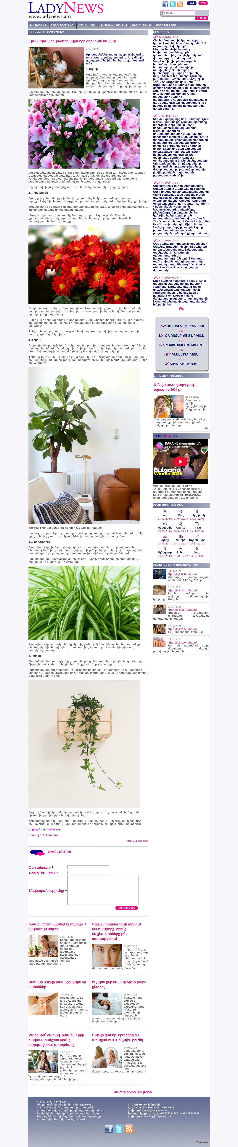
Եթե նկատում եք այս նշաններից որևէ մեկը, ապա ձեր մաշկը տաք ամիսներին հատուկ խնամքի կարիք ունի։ (74, 1006)
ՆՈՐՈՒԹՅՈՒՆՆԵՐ (62, 25)
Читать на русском (137, 840)
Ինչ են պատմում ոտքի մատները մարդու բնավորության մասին (181, 648)
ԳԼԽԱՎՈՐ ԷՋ (38, 25)
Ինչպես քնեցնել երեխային (186, 632)
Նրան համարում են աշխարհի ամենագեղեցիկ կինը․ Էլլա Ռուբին (181, 596)
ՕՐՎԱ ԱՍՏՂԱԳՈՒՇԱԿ (168, 505)
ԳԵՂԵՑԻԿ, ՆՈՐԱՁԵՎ (114, 25)
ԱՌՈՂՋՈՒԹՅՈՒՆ (166, 25)
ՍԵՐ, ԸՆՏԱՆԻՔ (141, 25)
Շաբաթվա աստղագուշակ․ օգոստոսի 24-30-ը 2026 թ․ (189, 579)
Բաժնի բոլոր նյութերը (133, 1092)
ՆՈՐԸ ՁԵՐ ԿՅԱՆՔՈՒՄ (169, 375)
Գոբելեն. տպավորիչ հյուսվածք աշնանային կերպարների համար (181, 615)
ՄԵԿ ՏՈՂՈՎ (161, 32)
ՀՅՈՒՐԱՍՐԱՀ (87, 25)
